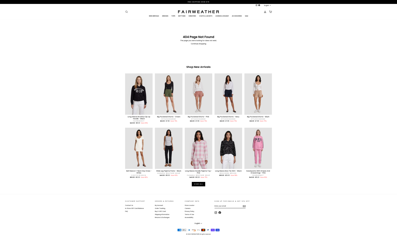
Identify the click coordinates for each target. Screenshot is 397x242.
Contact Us (129, 205)
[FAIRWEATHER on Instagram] (216, 212)
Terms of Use (189, 214)
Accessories (237, 16)
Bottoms (181, 16)
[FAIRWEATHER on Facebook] (220, 212)
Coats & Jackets (205, 16)
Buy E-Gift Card (160, 211)
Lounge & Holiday (222, 16)
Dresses (165, 16)
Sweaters (192, 16)
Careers (187, 208)
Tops (173, 16)
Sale (246, 16)
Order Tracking (160, 208)
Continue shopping (198, 44)
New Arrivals (154, 16)
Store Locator (189, 205)
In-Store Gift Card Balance (134, 208)
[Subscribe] (244, 206)
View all (198, 184)
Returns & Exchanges (162, 217)
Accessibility (189, 217)
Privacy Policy (189, 211)
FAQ (126, 211)
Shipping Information (162, 214)
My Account (159, 205)
